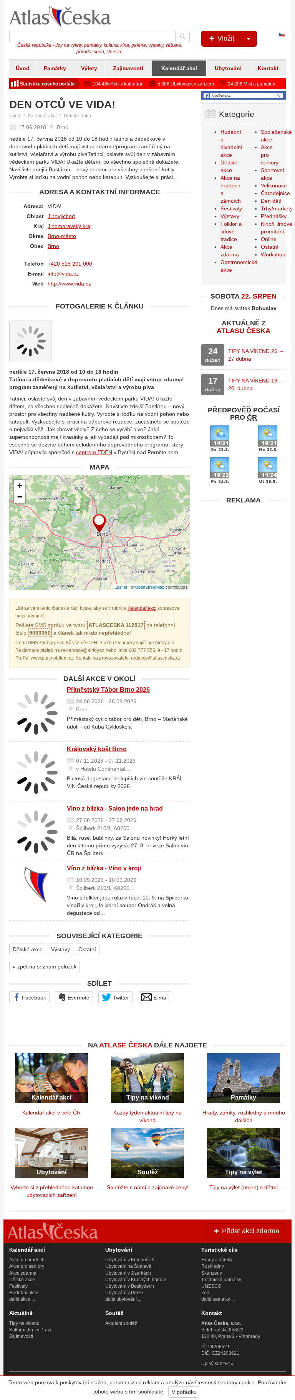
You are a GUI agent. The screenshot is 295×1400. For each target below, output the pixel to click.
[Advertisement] (244, 556)
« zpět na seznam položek (44, 966)
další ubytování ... (123, 1299)
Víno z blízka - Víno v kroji (104, 868)
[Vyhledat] (182, 36)
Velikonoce (274, 185)
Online (269, 239)
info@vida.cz (63, 274)
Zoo (205, 1292)
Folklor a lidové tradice (231, 231)
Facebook (33, 998)
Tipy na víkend (24, 1323)
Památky (55, 68)
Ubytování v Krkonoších (129, 1259)
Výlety (89, 68)
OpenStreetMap (149, 587)
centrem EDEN (94, 452)
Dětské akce (28, 949)
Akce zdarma (22, 1273)
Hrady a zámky (216, 1259)
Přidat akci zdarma (249, 1231)
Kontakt (268, 68)
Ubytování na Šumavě (128, 1266)
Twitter (120, 998)
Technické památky (221, 1279)
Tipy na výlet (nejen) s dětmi (243, 1187)
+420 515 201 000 (70, 264)
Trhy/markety (277, 208)
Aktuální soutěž (121, 1323)
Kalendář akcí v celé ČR (51, 1112)
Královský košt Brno (97, 749)
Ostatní (87, 949)
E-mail (160, 998)
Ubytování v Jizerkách (128, 1273)
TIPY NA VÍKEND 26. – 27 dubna (255, 355)
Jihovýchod (61, 216)
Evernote (77, 998)
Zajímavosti (128, 68)
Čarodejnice (275, 193)
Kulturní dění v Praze (31, 1330)
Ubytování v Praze (124, 1292)
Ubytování (228, 68)
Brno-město (62, 236)
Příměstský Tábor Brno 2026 (108, 689)
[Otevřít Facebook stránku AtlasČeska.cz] (243, 95)
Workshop (273, 254)
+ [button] (19, 485)
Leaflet (120, 587)
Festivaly (231, 208)
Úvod (23, 68)
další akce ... (22, 1299)
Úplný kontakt (215, 1363)
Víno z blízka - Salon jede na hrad (115, 808)
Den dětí (271, 201)
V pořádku (184, 1392)
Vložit (224, 38)
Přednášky (274, 216)
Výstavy (60, 949)
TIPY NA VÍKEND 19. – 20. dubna (255, 384)
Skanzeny (211, 1273)
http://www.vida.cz (69, 284)
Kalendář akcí (179, 68)
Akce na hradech (27, 1259)
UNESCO (211, 1286)
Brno (53, 246)
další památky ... (218, 1299)
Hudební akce (23, 1292)
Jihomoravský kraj (69, 226)
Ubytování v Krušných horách (135, 1279)
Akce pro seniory (26, 1266)
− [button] (19, 497)
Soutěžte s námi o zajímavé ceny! (148, 1187)
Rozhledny (212, 1266)
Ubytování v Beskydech (129, 1286)
